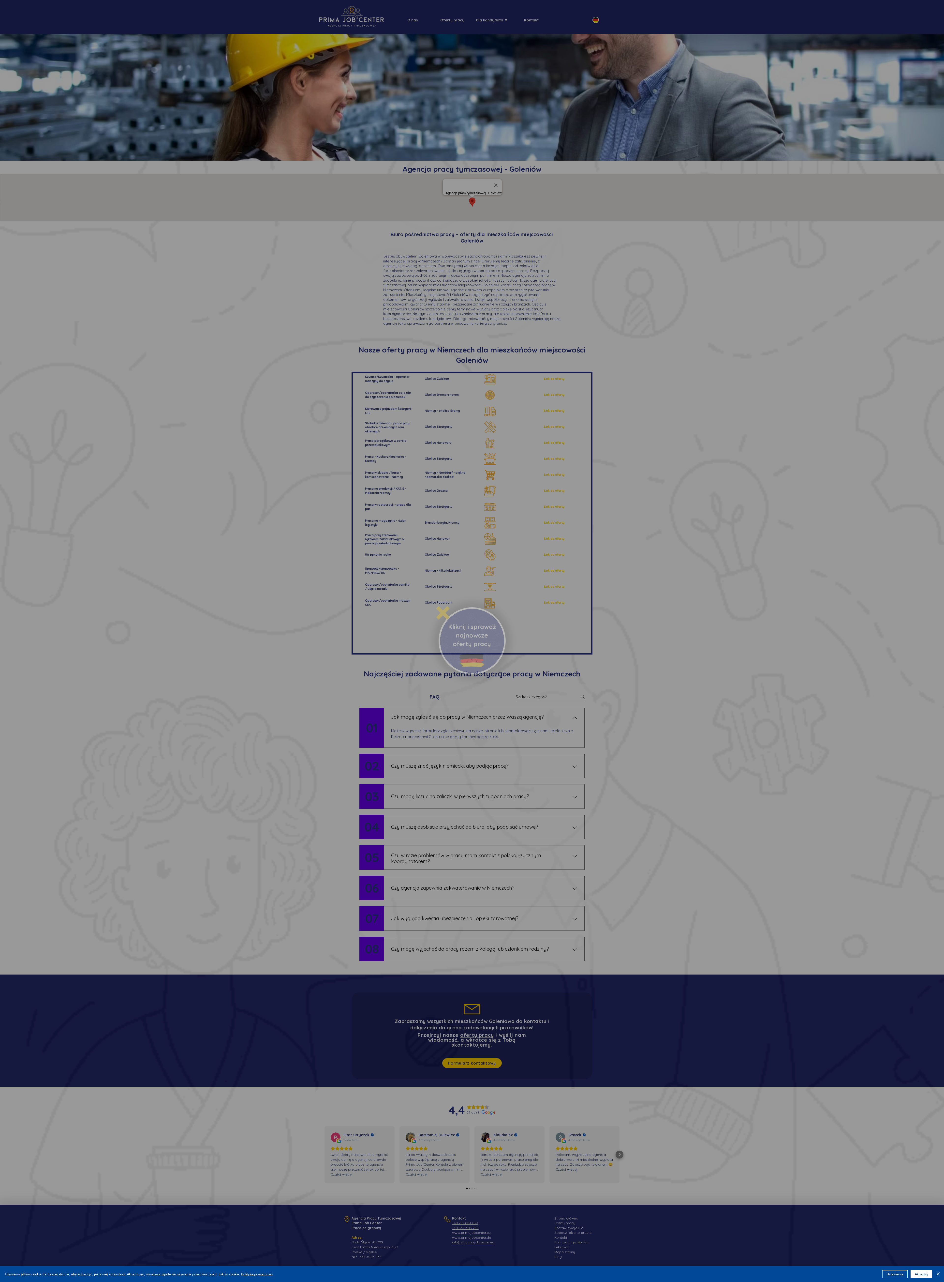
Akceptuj (921, 1274)
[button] (442, 613)
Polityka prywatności (257, 1274)
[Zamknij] (938, 1274)
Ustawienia (894, 1274)
